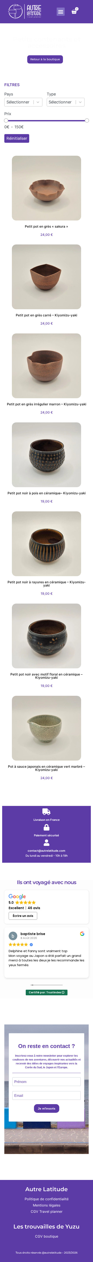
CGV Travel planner (47, 1211)
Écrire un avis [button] (23, 916)
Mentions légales (46, 1205)
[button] (61, 12)
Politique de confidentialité (47, 1199)
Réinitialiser (16, 138)
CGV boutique (46, 1236)
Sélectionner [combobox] (17, 102)
